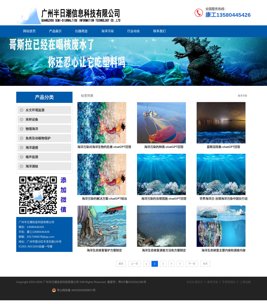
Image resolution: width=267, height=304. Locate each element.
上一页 (134, 263)
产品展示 (55, 31)
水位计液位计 (194, 282)
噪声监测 (32, 157)
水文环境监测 (35, 110)
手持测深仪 (229, 282)
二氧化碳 (245, 282)
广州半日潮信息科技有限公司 (61, 282)
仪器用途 (81, 31)
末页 (205, 263)
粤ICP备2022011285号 (132, 282)
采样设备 (32, 119)
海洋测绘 (32, 166)
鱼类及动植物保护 (38, 138)
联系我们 (159, 31)
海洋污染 (107, 31)
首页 (121, 263)
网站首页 (29, 31)
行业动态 (133, 31)
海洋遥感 (32, 147)
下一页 (191, 263)
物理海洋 (32, 129)
